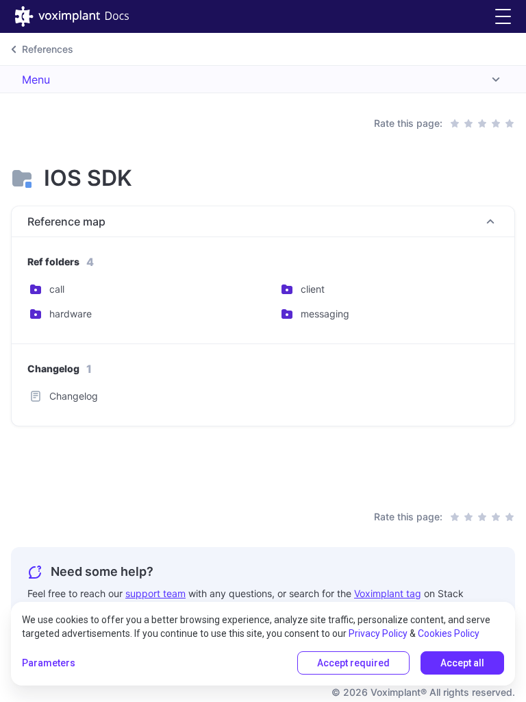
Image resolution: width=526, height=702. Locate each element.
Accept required (353, 662)
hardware (70, 313)
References (47, 49)
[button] (503, 17)
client (313, 289)
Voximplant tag (387, 593)
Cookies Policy (448, 633)
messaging (325, 313)
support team (155, 593)
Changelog (73, 396)
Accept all (462, 662)
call (56, 289)
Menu (36, 79)
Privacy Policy (378, 633)
